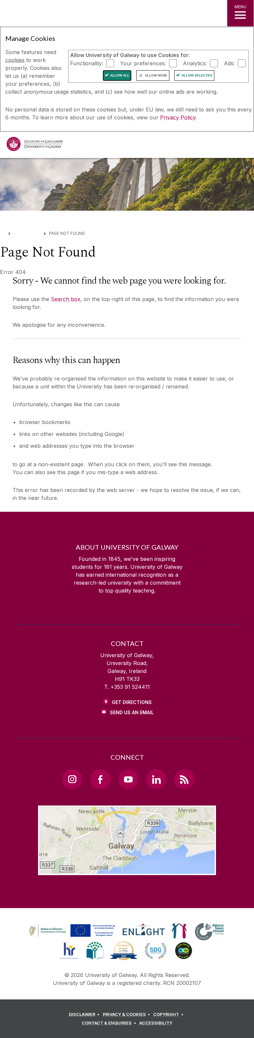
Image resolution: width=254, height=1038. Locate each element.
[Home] (2, 232)
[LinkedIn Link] (156, 779)
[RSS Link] (184, 779)
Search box (65, 299)
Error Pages (27, 232)
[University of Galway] (35, 145)
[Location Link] (127, 870)
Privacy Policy (177, 117)
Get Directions (132, 702)
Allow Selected (197, 75)
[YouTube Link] (128, 779)
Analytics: (195, 63)
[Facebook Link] (100, 779)
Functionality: (86, 63)
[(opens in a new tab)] (73, 936)
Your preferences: (143, 63)
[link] (71, 931)
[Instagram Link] (72, 779)
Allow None (156, 75)
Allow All (119, 75)
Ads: (229, 63)
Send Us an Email (132, 712)
